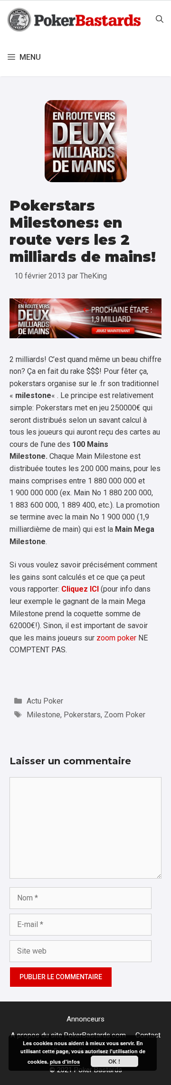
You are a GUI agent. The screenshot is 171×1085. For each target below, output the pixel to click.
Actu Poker (45, 700)
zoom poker (116, 637)
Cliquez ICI (80, 589)
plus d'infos (65, 1061)
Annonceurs (85, 1019)
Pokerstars (82, 714)
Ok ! (114, 1061)
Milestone (43, 714)
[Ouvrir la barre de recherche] (159, 19)
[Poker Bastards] (75, 19)
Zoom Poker (124, 714)
